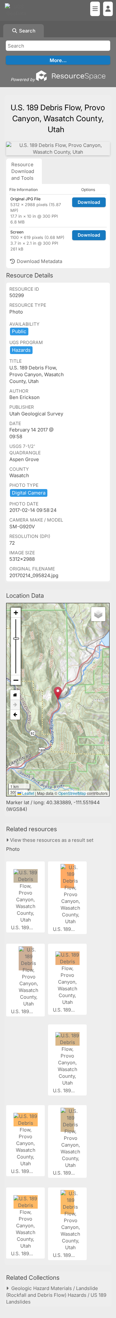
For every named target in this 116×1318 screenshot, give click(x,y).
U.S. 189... (22, 927)
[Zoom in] (16, 613)
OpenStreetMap (72, 793)
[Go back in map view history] (15, 715)
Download (89, 202)
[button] (58, 693)
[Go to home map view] (15, 695)
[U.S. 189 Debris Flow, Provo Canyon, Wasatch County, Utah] (58, 148)
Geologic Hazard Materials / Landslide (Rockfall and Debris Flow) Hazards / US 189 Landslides (56, 1295)
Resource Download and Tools (22, 171)
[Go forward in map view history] (15, 705)
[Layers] (98, 614)
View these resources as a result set (51, 840)
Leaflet (27, 793)
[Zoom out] (16, 680)
